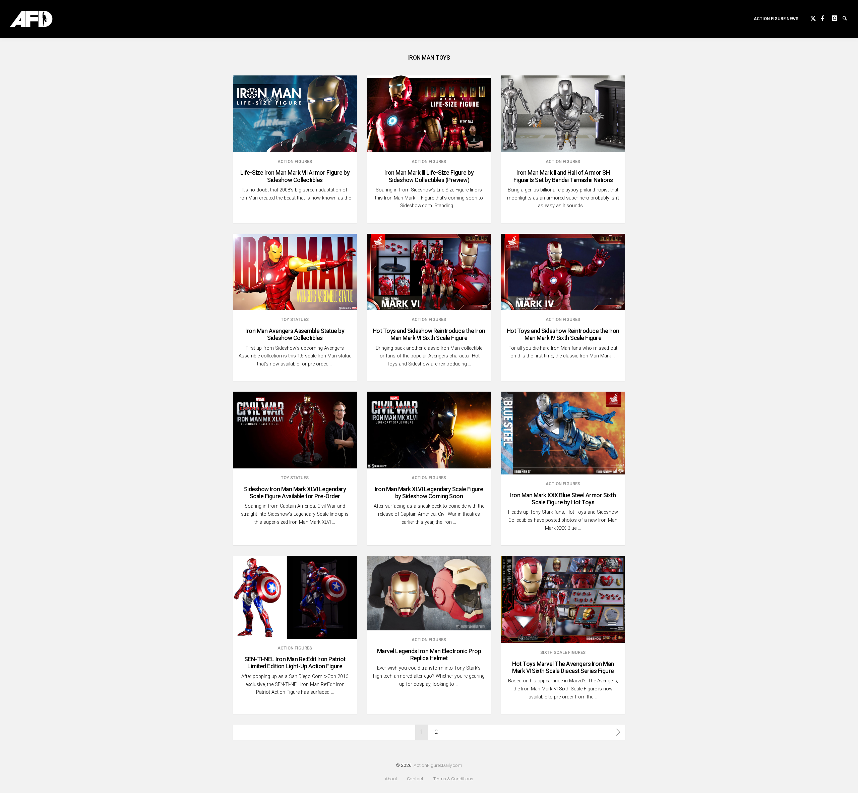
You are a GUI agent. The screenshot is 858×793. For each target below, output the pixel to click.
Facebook (826, 17)
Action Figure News (776, 18)
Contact (415, 779)
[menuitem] (776, 19)
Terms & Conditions (453, 779)
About (391, 779)
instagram (837, 17)
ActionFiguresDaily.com (438, 765)
